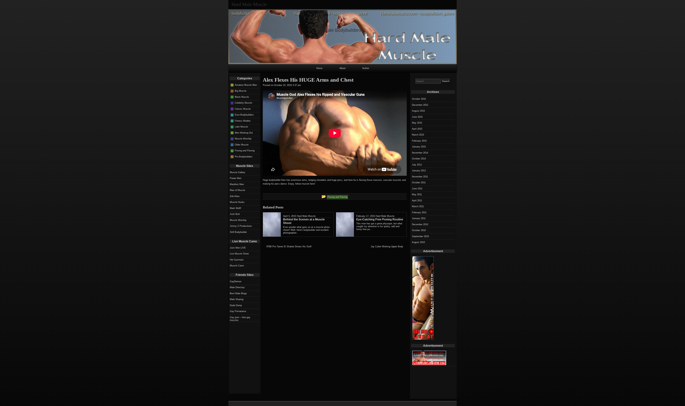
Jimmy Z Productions (241, 226)
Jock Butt (235, 214)
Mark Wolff (235, 208)
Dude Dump (236, 305)
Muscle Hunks (237, 202)
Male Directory (237, 287)
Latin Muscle (241, 126)
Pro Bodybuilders (243, 156)
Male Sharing (236, 299)
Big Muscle (240, 91)
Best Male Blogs (238, 293)
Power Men (235, 178)
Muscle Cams (237, 265)
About (342, 68)
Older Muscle (241, 144)
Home (319, 68)
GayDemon (235, 281)
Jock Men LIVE (238, 247)
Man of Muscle (237, 190)
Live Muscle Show (239, 253)
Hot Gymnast (236, 259)
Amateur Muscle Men (246, 85)
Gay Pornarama (238, 311)
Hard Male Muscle (306, 216)
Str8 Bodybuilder (238, 232)
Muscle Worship (243, 138)
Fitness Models (243, 120)
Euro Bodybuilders (244, 114)
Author (365, 68)
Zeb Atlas (235, 196)
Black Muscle (242, 97)
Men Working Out (244, 132)
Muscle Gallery (237, 172)
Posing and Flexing (245, 150)
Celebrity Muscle (243, 102)
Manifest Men (237, 184)
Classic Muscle (243, 109)
